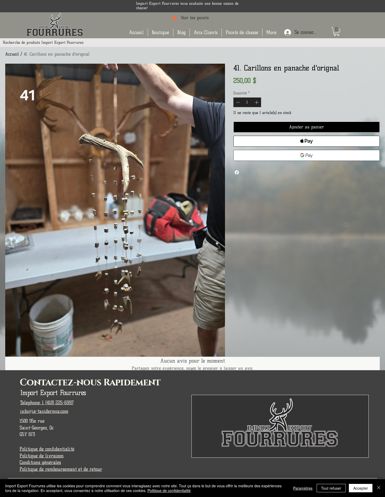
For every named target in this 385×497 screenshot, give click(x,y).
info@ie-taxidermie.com (44, 411)
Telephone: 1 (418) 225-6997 (47, 402)
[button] (160, 32)
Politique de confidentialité (47, 449)
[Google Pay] (306, 155)
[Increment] (257, 102)
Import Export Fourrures (53, 393)
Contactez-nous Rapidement (90, 382)
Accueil (12, 54)
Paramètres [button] (302, 488)
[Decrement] (237, 102)
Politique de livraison (42, 455)
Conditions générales (40, 462)
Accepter (360, 488)
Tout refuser (331, 488)
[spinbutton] (247, 102)
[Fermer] (379, 488)
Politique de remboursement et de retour (61, 469)
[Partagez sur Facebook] (237, 172)
